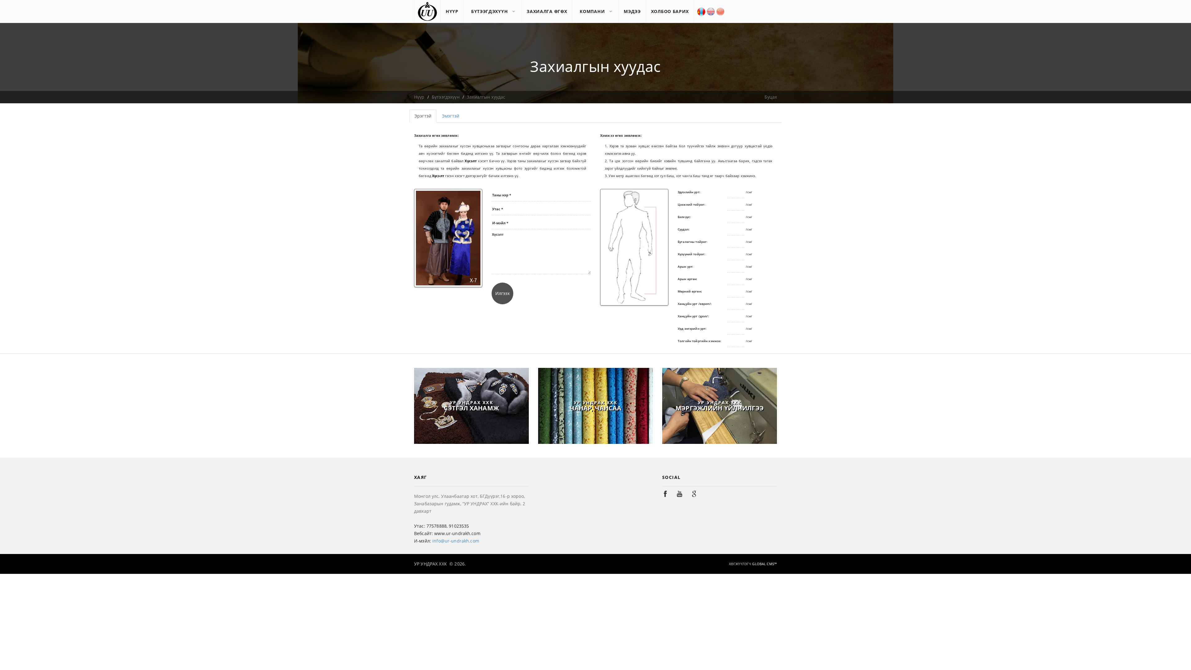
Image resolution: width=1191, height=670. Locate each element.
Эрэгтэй (422, 116)
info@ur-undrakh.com (455, 541)
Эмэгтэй (450, 116)
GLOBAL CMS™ (764, 563)
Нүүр (419, 97)
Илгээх (502, 293)
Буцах (771, 97)
